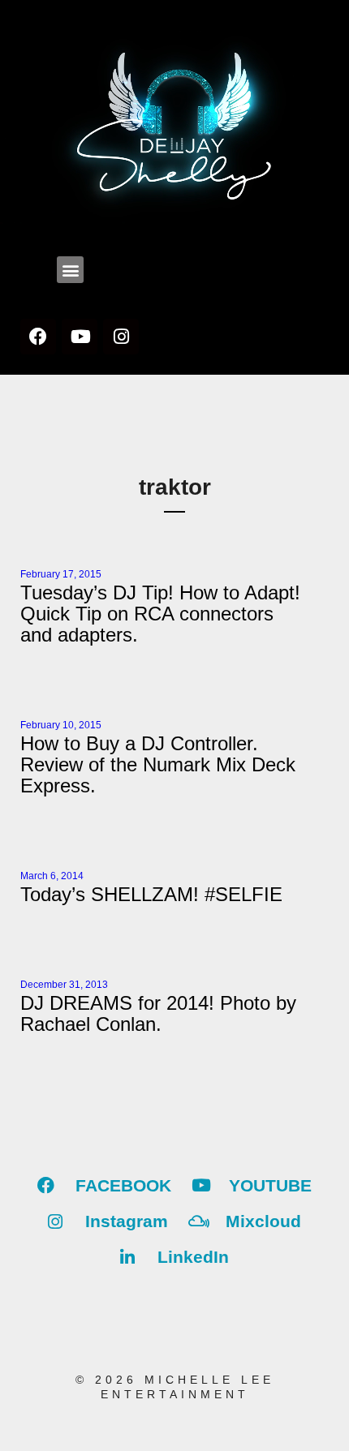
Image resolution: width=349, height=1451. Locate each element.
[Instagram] (121, 336)
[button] (70, 269)
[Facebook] (38, 336)
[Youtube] (79, 336)
